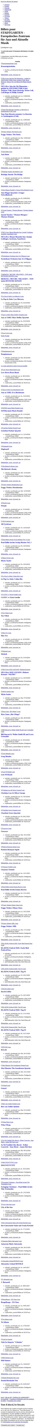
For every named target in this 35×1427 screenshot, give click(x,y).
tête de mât (8, 1397)
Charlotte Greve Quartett (10, 813)
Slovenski (7, 24)
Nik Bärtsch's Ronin (9, 469)
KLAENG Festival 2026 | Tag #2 (13, 1010)
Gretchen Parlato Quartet (11, 431)
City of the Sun (7, 1207)
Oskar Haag (5, 1125)
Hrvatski (7, 19)
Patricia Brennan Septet (10, 850)
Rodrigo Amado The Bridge (11, 174)
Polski (6, 11)
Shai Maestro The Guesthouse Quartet (15, 1068)
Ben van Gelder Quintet (10, 1107)
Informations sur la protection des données (15, 1422)
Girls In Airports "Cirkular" (12, 1342)
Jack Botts (5, 154)
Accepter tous (20, 1425)
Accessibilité (4, 1399)
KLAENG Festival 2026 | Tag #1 (13, 972)
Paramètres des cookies (14, 1401)
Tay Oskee (5, 616)
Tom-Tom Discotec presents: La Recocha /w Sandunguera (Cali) (16, 115)
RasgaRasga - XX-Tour (10, 1302)
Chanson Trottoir (7, 870)
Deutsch (6, 4)
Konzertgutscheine (8, 66)
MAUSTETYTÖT (8, 1165)
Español (6, 14)
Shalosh (4, 654)
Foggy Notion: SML (9, 926)
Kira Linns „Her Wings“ (10, 714)
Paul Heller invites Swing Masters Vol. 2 (16, 542)
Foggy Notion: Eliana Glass (11, 908)
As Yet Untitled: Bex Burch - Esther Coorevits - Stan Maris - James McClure (16, 1146)
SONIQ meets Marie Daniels (12, 411)
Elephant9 (5, 449)
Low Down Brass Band (10, 372)
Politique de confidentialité (21, 1397)
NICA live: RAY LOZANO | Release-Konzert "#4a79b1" (15, 673)
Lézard (3, 1088)
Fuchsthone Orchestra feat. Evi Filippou (16, 259)
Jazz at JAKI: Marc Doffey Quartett (15, 318)
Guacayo (4, 831)
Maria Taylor (6, 561)
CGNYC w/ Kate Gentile (10, 597)
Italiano (6, 13)
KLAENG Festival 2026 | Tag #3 (13, 1030)
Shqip (6, 23)
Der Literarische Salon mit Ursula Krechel (17, 1226)
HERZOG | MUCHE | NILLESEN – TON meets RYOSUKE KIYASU (17, 280)
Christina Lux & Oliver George (13, 793)
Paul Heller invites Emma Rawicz (14, 890)
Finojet (3, 506)
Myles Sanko (6, 694)
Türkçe (6, 18)
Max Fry (4, 636)
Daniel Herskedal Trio (9, 1380)
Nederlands (7, 9)
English (6, 6)
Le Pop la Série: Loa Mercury (12, 299)
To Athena (5, 1322)
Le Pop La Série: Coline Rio (11, 579)
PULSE (4, 1050)
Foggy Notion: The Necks (11, 134)
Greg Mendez (6, 756)
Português (7, 21)
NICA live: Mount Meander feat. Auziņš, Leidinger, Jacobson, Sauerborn (16, 238)
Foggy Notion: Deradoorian (11, 487)
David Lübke (6, 992)
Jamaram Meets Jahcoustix (11, 1244)
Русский (7, 16)
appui (2, 1397)
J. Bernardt (5, 1282)
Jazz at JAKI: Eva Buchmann (12, 392)
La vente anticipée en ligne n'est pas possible (14, 366)
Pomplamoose (6, 354)
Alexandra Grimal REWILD (12, 1264)
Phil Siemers (5, 1360)
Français (6, 8)
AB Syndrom (6, 524)
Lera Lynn (5, 336)
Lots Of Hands (6, 775)
